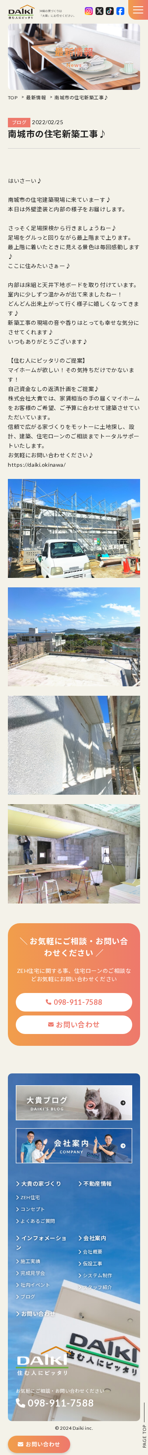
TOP (12, 98)
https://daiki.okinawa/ (37, 464)
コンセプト (33, 1209)
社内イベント (35, 1285)
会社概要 (93, 1252)
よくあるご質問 (38, 1221)
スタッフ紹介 (97, 1287)
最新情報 (36, 98)
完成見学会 (33, 1273)
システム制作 (97, 1275)
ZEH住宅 (30, 1197)
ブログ (28, 1297)
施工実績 (30, 1261)
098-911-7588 (78, 1002)
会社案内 (94, 1238)
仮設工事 (93, 1264)
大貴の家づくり (41, 1183)
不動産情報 (97, 1183)
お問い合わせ (78, 1024)
